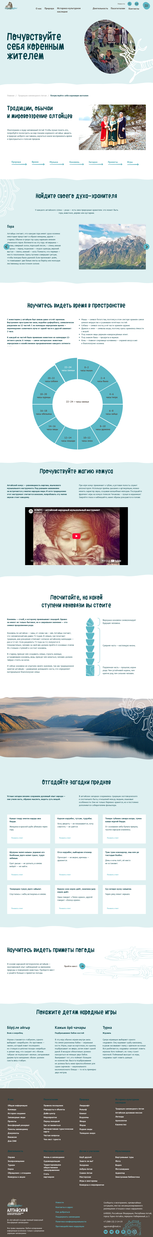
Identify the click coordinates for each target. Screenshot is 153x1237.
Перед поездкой (52, 1121)
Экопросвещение (16, 1161)
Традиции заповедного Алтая (32, 95)
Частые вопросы (51, 1135)
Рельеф (83, 1109)
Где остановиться (52, 1125)
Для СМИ (12, 1141)
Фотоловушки (122, 1169)
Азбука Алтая (85, 1169)
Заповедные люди (16, 1117)
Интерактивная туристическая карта (58, 1130)
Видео (118, 1165)
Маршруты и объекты (54, 1109)
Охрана (11, 1157)
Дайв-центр (49, 1113)
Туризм (11, 1165)
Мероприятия (50, 1117)
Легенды (119, 1116)
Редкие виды (85, 1129)
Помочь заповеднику (18, 1129)
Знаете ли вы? (86, 1161)
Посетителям (118, 8)
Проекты (12, 1121)
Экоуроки (84, 1165)
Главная (10, 95)
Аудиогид (120, 1173)
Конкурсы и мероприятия (91, 1184)
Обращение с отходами (19, 1173)
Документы (13, 1133)
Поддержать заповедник (68, 1216)
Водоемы (84, 1117)
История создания (16, 1113)
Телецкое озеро (87, 1133)
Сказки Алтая (85, 1173)
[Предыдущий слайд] (7, 247)
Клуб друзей (85, 1157)
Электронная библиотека (127, 1177)
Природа (49, 8)
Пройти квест (70, 966)
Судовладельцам (52, 1161)
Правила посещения (53, 1105)
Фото (118, 1161)
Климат (83, 1113)
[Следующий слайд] (146, 247)
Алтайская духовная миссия (128, 1112)
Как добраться (63, 1212)
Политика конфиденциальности (71, 1221)
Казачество (120, 1124)
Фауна (82, 1125)
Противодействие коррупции (70, 1226)
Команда (12, 1109)
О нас (39, 8)
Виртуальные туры (124, 1157)
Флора (82, 1121)
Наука (11, 1169)
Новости (60, 1202)
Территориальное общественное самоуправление (52, 1167)
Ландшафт (84, 1105)
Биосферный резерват (19, 1125)
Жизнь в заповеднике (54, 1157)
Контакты (134, 8)
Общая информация (17, 1105)
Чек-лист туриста (52, 1139)
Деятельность (100, 8)
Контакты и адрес (64, 1207)
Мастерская (85, 1177)
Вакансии (12, 1137)
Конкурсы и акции (16, 1177)
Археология (121, 1120)
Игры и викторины (88, 1180)
